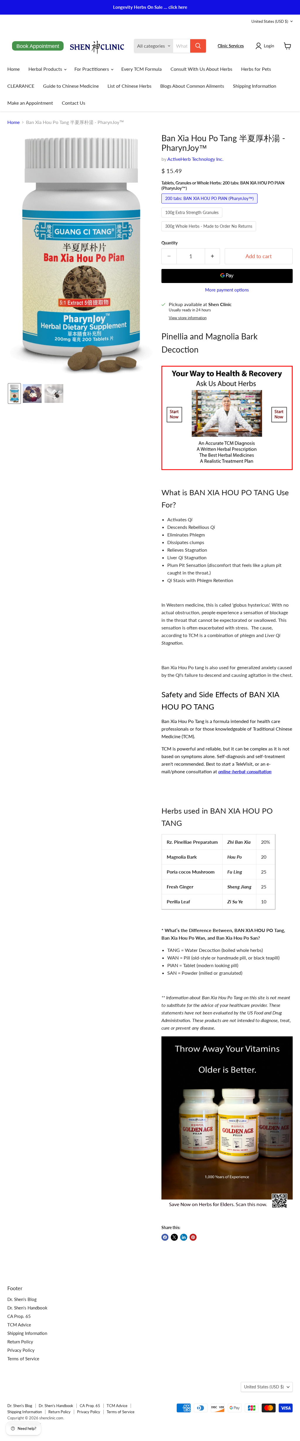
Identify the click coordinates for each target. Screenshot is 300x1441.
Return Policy (20, 1341)
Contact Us (73, 103)
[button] (266, 45)
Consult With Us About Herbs (201, 69)
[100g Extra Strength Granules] (192, 218)
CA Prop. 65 (19, 1316)
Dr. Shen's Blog (22, 1299)
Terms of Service (23, 1358)
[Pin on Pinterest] (193, 1237)
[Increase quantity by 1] (212, 256)
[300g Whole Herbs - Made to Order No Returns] (209, 232)
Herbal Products (45, 69)
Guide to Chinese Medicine (71, 86)
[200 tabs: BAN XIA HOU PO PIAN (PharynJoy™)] (210, 204)
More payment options (227, 289)
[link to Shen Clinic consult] (227, 473)
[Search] (198, 46)
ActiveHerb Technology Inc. (195, 159)
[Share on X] (174, 1237)
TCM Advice (19, 1324)
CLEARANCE (20, 86)
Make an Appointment (30, 103)
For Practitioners (92, 69)
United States (269, 21)
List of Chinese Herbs (129, 86)
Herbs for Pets (256, 69)
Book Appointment (37, 46)
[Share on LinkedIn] (183, 1237)
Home (13, 69)
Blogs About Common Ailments (192, 86)
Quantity (169, 243)
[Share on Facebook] (164, 1237)
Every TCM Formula (141, 69)
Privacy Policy (21, 1350)
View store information (188, 318)
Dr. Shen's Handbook (27, 1307)
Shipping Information (254, 86)
